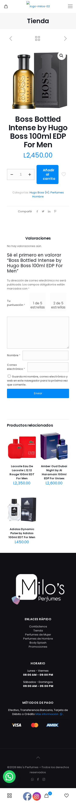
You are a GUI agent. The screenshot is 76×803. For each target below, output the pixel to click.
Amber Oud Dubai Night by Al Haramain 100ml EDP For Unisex (54, 472)
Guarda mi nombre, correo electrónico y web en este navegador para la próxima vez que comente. (37, 381)
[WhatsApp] (32, 779)
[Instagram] (44, 779)
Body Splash (38, 643)
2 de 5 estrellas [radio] (58, 305)
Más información (47, 714)
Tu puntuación (16, 303)
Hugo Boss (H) (39, 192)
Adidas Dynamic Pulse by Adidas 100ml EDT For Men (21, 533)
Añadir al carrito (49, 174)
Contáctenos (38, 626)
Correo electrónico (16, 367)
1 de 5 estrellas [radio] (37, 305)
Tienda (38, 630)
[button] (61, 55)
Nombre (13, 355)
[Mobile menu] (70, 6)
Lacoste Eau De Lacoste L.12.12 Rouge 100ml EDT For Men (22, 472)
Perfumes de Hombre (38, 639)
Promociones (38, 647)
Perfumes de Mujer (38, 635)
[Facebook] (38, 779)
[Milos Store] (38, 6)
